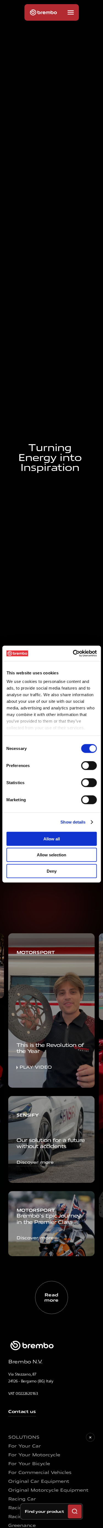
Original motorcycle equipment (48, 1490)
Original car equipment (38, 1481)
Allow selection (51, 855)
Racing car (22, 1499)
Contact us (22, 1411)
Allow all (51, 838)
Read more (51, 1297)
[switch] (89, 765)
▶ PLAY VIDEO (34, 1067)
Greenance (22, 1525)
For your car (24, 1446)
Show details (72, 822)
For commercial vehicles (39, 1472)
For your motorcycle (34, 1454)
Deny (52, 870)
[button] (70, 12)
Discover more (35, 1162)
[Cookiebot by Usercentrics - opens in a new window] (73, 653)
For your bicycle (29, 1463)
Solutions (24, 1437)
